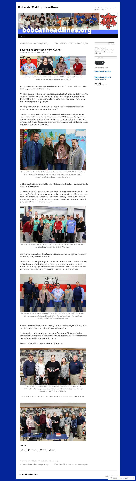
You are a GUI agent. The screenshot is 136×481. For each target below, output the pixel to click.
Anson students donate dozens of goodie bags (34, 43)
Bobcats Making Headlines (38, 7)
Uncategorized (38, 461)
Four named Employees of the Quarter (40, 49)
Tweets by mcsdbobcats (100, 79)
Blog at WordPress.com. (112, 476)
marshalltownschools (41, 52)
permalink (55, 461)
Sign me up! (99, 63)
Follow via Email (100, 48)
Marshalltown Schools (103, 71)
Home (22, 36)
